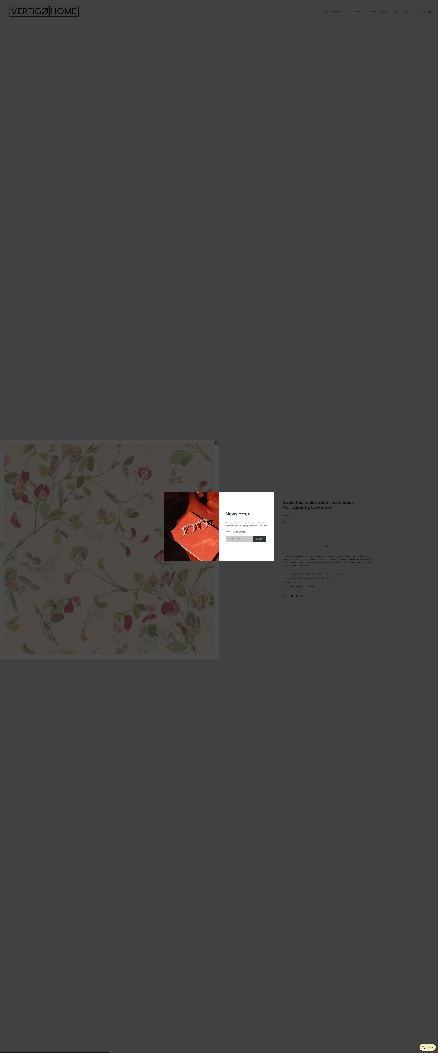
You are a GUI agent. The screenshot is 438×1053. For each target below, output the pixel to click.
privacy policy (239, 531)
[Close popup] (266, 501)
